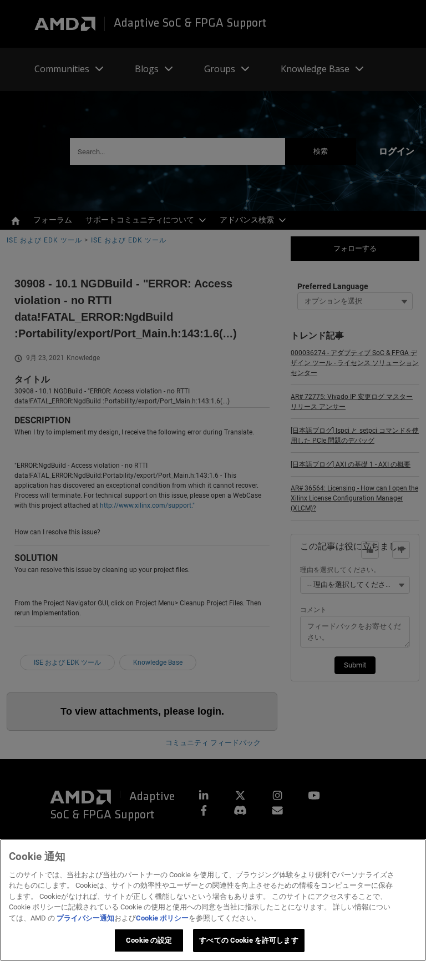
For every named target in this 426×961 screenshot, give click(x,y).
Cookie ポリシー (162, 918)
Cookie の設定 (149, 940)
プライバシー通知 (85, 918)
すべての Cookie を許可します (248, 940)
